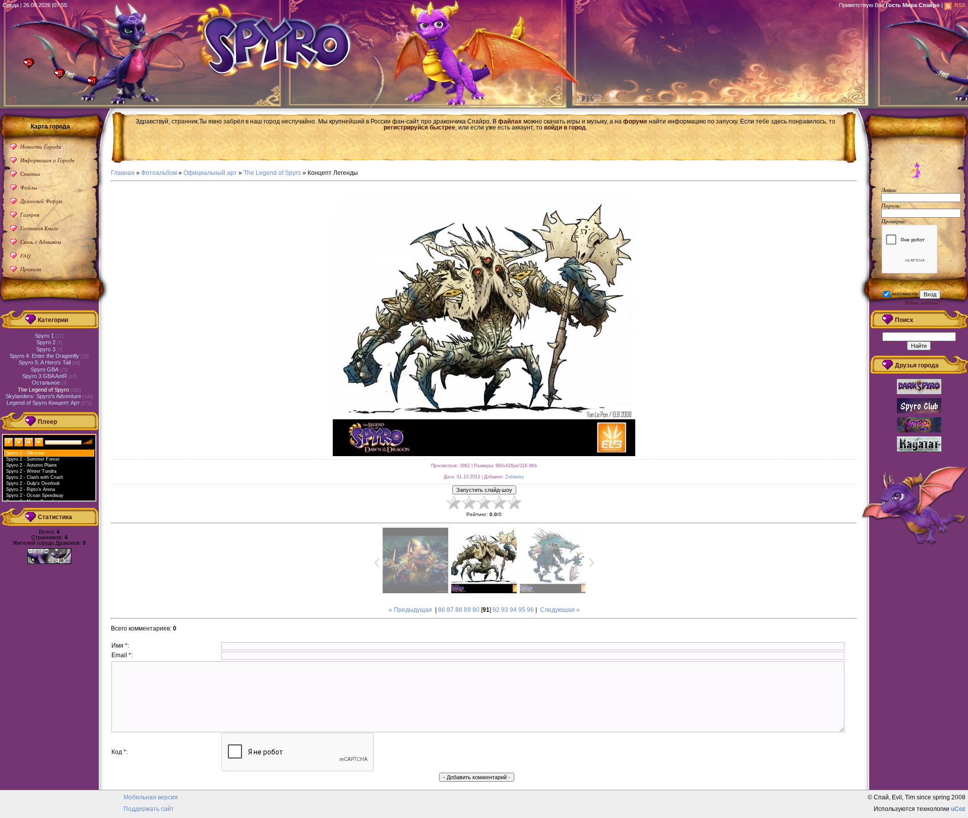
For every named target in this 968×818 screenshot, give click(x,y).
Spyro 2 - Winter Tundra (31, 471)
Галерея (29, 214)
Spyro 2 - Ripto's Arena (30, 489)
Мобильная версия (151, 797)
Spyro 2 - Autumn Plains (31, 465)
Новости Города (41, 146)
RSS (959, 5)
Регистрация (62, 77)
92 (496, 609)
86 (441, 609)
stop (19, 441)
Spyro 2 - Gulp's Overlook (33, 483)
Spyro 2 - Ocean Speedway (35, 495)
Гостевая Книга (39, 228)
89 (467, 609)
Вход (95, 84)
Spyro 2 (45, 342)
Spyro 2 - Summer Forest (32, 459)
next (39, 441)
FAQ (25, 255)
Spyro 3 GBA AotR (44, 376)
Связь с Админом (40, 241)
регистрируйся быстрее (419, 127)
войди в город (565, 127)
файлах (510, 121)
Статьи (30, 173)
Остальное (46, 383)
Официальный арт (210, 172)
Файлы (28, 187)
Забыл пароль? (922, 302)
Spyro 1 (44, 336)
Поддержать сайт (149, 808)
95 (521, 609)
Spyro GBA (44, 369)
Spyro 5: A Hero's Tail (45, 362)
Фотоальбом (159, 172)
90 (475, 609)
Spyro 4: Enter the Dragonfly (44, 356)
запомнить (904, 293)
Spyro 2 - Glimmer (25, 453)
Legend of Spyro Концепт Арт (43, 403)
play (9, 441)
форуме (635, 121)
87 (450, 609)
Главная (31, 66)
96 (530, 609)
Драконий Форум (41, 201)
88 (458, 609)
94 (513, 609)
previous (29, 441)
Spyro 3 (45, 349)
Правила (30, 269)
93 (504, 609)
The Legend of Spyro (272, 172)
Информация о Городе (47, 160)
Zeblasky (514, 476)
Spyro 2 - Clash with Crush (34, 477)
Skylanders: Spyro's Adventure (43, 396)
